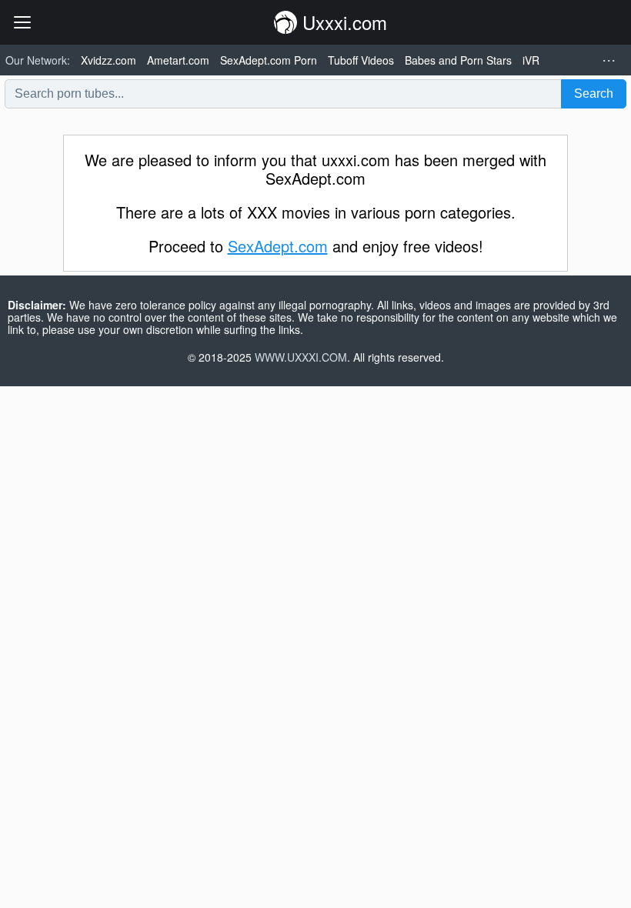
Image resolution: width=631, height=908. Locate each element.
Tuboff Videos (361, 60)
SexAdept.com (278, 246)
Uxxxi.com (342, 21)
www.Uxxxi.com (301, 357)
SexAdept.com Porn (268, 60)
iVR (530, 60)
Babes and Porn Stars (458, 60)
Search (593, 93)
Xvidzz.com (108, 60)
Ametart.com (178, 60)
